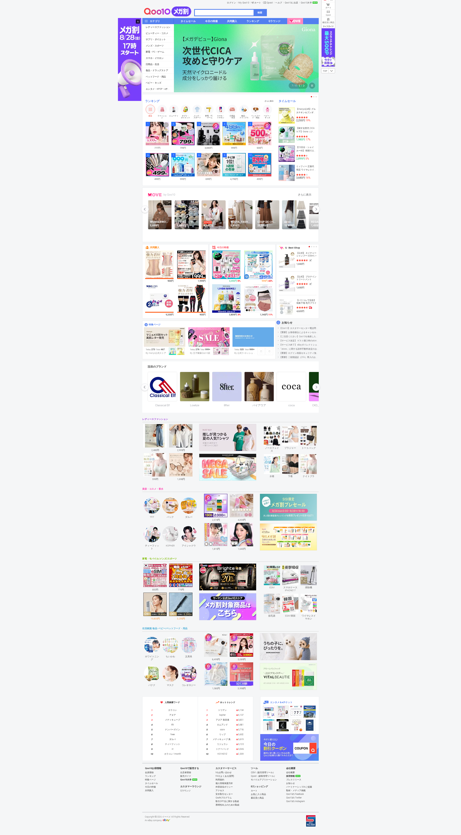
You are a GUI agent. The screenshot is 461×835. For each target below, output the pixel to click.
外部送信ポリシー (224, 787)
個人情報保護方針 (224, 783)
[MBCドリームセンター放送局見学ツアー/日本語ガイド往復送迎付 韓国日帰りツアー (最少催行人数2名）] (310, 712)
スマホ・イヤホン (155, 58)
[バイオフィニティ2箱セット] (159, 298)
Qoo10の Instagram (295, 801)
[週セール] (209, 337)
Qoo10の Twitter (294, 797)
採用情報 (290, 776)
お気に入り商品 (258, 794)
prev (145, 209)
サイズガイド (328, 26)
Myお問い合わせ (224, 772)
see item (275, 428)
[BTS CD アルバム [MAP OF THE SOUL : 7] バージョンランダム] (296, 712)
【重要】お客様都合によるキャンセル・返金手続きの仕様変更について (299, 332)
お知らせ (287, 322)
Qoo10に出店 (291, 2)
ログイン (231, 2)
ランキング (152, 101)
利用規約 (220, 779)
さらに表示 (269, 101)
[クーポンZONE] (289, 747)
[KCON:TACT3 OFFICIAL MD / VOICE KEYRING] (269, 712)
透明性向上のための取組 (227, 805)
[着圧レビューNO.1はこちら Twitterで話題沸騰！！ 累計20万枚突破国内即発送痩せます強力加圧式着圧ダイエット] (191, 298)
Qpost (270, 2)
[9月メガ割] (164, 337)
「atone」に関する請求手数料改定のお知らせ (299, 349)
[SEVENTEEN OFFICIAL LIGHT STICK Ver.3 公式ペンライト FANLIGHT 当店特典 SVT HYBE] (269, 725)
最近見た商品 (257, 798)
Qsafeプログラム (224, 797)
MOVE (155, 195)
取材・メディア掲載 (296, 790)
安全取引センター (224, 794)
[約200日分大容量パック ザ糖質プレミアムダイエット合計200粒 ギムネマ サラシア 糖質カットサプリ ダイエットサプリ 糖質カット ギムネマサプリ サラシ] (191, 264)
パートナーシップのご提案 (299, 787)
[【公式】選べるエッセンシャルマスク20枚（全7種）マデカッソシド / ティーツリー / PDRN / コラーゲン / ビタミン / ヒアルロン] (226, 298)
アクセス (220, 790)
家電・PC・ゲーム (155, 51)
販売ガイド (185, 776)
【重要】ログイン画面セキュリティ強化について (299, 353)
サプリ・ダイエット (156, 39)
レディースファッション (158, 27)
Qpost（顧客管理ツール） (263, 776)
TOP (325, 71)
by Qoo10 (169, 194)
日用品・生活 (152, 64)
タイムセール (287, 101)
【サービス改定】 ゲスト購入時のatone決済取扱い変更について (299, 340)
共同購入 (154, 247)
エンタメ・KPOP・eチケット (160, 89)
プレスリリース (293, 779)
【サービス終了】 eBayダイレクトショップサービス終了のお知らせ (299, 345)
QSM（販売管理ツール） (263, 772)
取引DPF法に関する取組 (227, 801)
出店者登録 (185, 772)
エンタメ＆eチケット (281, 702)
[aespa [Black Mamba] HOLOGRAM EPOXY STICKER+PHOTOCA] (283, 712)
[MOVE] (295, 21)
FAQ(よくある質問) (225, 776)
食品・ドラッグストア (157, 70)
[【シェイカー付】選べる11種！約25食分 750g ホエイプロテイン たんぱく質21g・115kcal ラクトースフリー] (226, 264)
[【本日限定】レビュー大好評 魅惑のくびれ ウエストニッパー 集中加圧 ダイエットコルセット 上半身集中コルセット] (159, 264)
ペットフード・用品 (156, 76)
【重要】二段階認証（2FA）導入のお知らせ (299, 357)
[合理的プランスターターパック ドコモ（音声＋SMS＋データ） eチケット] (310, 725)
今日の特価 (223, 247)
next (316, 209)
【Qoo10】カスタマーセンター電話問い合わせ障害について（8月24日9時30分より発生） (299, 328)
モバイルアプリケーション (264, 779)
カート (257, 2)
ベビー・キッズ (153, 82)
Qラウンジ (185, 790)
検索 (260, 12)
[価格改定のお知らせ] (253, 337)
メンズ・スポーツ (155, 45)
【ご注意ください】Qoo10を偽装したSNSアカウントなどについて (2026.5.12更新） (299, 336)
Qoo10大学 (306, 2)
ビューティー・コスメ (157, 33)
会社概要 (290, 772)
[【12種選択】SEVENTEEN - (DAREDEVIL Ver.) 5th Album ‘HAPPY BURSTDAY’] (283, 725)
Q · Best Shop (292, 247)
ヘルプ (278, 2)
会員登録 (149, 772)
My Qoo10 (243, 2)
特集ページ (154, 324)
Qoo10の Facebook (295, 794)
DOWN (332, 70)
